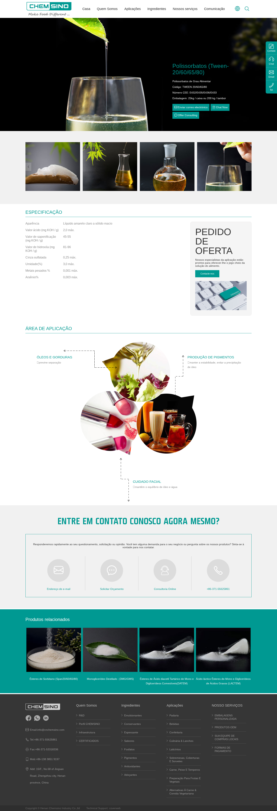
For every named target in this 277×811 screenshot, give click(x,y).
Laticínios (175, 749)
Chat (271, 64)
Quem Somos (107, 9)
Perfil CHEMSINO (89, 723)
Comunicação (214, 9)
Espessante (131, 732)
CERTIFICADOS (89, 740)
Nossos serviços (185, 9)
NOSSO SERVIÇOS (227, 705)
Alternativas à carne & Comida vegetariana (182, 792)
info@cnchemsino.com (50, 729)
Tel (271, 90)
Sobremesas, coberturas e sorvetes (184, 759)
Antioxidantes (132, 766)
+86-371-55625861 (45, 739)
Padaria (174, 715)
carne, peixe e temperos (184, 769)
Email (271, 77)
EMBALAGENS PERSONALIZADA (225, 717)
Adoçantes (130, 774)
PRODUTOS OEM (225, 727)
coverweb (115, 808)
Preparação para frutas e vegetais (185, 780)
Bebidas (174, 723)
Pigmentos (130, 757)
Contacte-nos (207, 273)
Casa (86, 9)
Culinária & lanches (181, 740)
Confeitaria (175, 732)
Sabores (129, 740)
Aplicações (132, 9)
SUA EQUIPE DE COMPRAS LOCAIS (226, 737)
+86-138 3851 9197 (48, 759)
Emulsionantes (133, 715)
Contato (271, 51)
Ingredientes (156, 9)
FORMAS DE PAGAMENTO (223, 749)
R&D (81, 715)
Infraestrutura (87, 732)
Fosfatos (129, 749)
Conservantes (132, 723)
